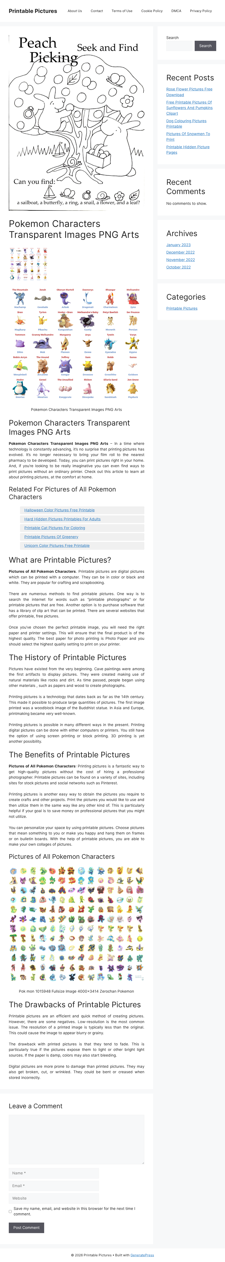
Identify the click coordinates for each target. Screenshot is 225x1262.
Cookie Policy (152, 11)
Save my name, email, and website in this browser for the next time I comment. (74, 1211)
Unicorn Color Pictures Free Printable (57, 545)
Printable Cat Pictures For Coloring (54, 528)
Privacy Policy (201, 11)
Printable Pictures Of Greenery (51, 537)
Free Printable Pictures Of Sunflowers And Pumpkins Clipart (189, 108)
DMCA (176, 11)
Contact (97, 11)
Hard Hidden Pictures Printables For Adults (62, 519)
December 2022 (180, 252)
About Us (75, 11)
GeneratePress (142, 1255)
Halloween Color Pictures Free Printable (59, 510)
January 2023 (178, 245)
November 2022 (180, 260)
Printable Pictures (33, 11)
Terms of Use (122, 11)
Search (172, 37)
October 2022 (178, 267)
